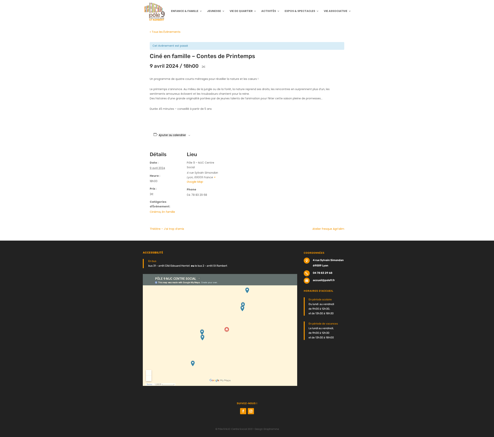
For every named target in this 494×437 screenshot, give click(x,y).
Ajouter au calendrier (172, 135)
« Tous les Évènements (165, 32)
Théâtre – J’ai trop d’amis (167, 229)
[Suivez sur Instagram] (251, 411)
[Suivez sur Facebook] (243, 411)
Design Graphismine (267, 429)
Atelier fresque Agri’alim (328, 229)
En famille (168, 212)
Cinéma (155, 212)
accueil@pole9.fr (324, 280)
